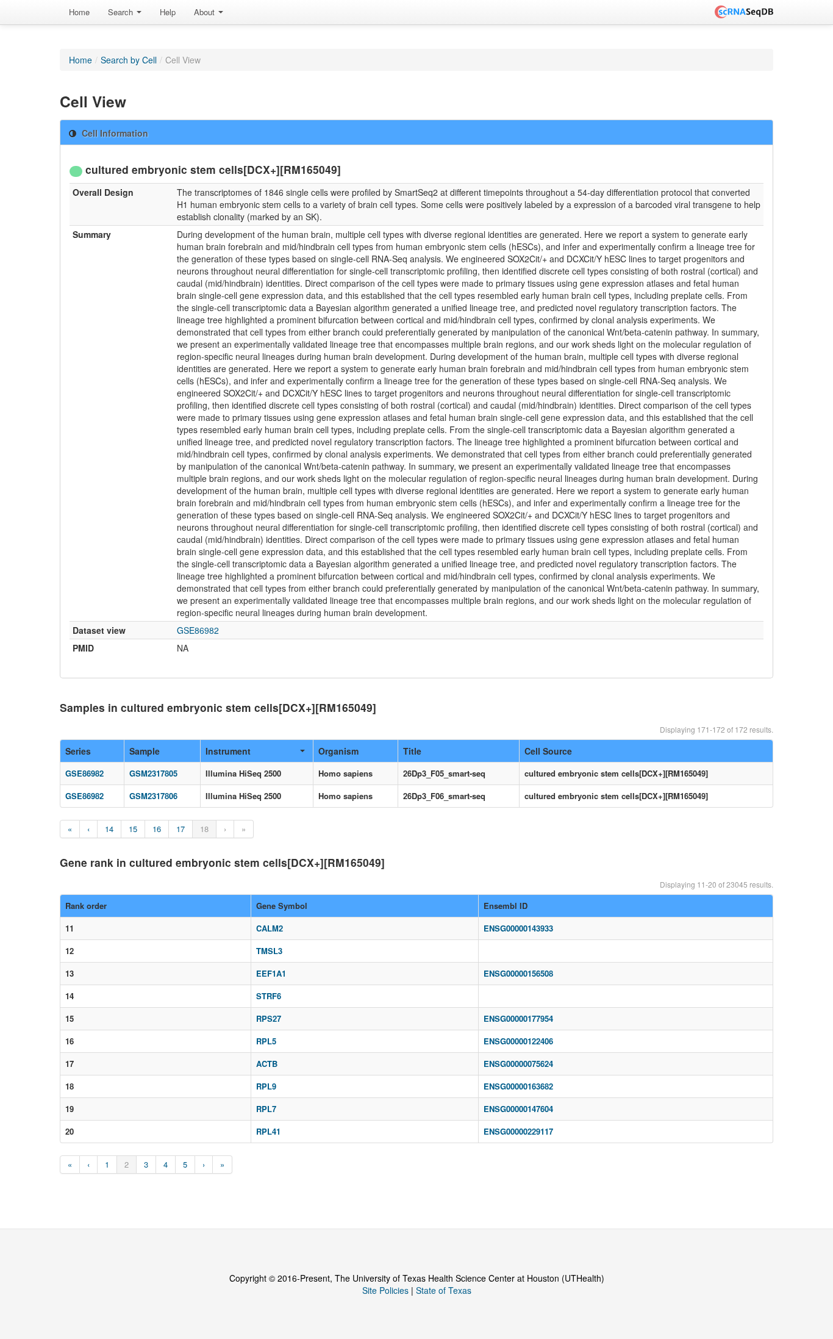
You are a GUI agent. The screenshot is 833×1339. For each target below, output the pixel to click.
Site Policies (385, 1290)
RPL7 (266, 1109)
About (205, 12)
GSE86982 (198, 630)
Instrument (228, 751)
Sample (144, 751)
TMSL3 (269, 951)
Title (412, 751)
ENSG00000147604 (518, 1109)
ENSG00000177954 (518, 1018)
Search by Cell (129, 60)
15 (133, 829)
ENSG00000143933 (518, 928)
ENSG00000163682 (518, 1086)
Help (168, 12)
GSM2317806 (153, 796)
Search (121, 12)
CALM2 (269, 928)
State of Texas (443, 1290)
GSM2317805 (153, 773)
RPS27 (268, 1018)
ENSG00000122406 (518, 1041)
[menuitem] (79, 12)
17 (180, 829)
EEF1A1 (271, 973)
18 (204, 829)
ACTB (266, 1063)
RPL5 (266, 1041)
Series (78, 751)
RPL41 (268, 1131)
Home (79, 12)
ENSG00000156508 (518, 973)
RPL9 (266, 1086)
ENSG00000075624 (518, 1063)
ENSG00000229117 (518, 1131)
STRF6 (268, 996)
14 (109, 829)
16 (156, 829)
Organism (338, 751)
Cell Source (548, 751)
